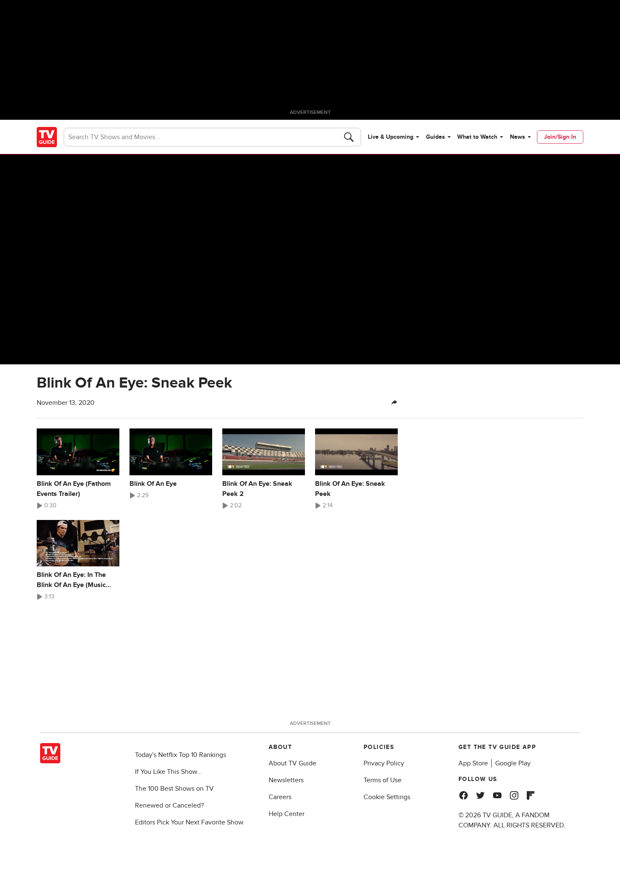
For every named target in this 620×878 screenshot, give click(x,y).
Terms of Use (383, 780)
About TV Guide (292, 763)
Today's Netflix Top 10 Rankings (180, 755)
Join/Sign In (560, 136)
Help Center (287, 814)
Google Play (513, 763)
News (517, 136)
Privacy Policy (384, 763)
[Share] (394, 402)
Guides (435, 136)
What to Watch (477, 136)
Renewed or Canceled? (169, 805)
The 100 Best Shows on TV (174, 788)
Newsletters (286, 780)
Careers (280, 797)
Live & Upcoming (390, 136)
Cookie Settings (387, 797)
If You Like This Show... (168, 772)
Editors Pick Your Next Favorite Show (189, 822)
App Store (473, 763)
